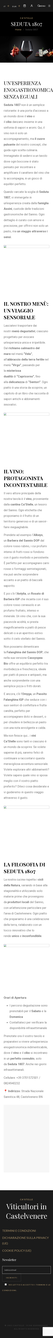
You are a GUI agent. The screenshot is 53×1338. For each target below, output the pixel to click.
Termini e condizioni (19, 1230)
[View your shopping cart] (24, 6)
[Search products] (37, 6)
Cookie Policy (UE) (16, 1250)
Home (18, 29)
